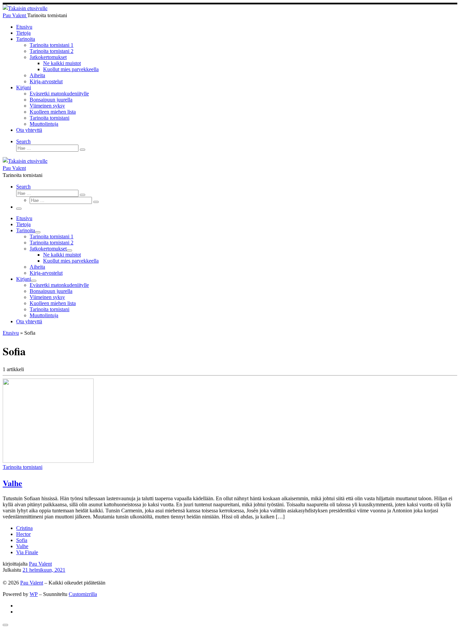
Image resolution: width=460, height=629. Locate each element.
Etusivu (11, 333)
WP (34, 594)
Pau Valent (40, 564)
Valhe (12, 483)
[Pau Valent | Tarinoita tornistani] (25, 7)
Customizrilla (83, 594)
